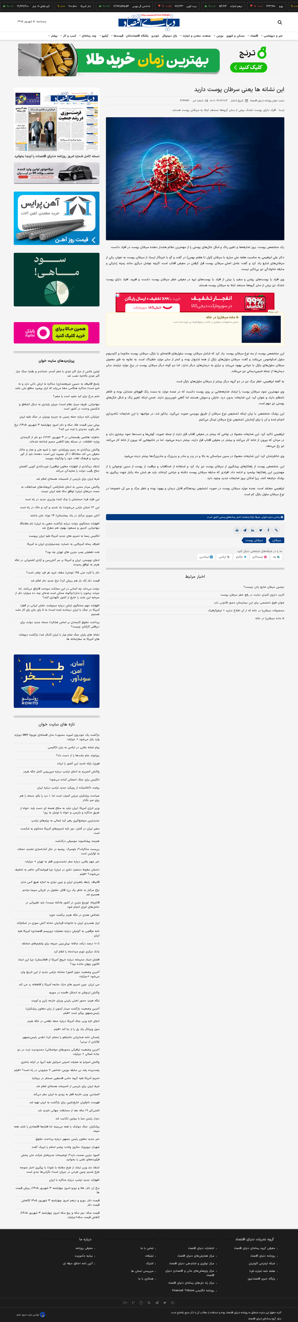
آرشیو (104, 36)
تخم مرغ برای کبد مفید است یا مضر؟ (76, 396)
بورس (219, 36)
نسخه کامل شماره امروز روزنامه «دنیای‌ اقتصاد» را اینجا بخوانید (56, 156)
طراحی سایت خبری (30, 1315)
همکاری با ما (146, 1279)
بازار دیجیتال (169, 36)
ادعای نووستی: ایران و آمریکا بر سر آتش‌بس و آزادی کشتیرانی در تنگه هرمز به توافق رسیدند (57, 562)
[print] (236, 530)
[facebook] (268, 530)
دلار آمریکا (60, 6)
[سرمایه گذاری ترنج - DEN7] (149, 60)
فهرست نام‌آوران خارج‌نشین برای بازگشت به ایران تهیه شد (64, 1102)
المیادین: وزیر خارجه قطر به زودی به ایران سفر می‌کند (66, 1094)
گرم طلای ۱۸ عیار (15, 6)
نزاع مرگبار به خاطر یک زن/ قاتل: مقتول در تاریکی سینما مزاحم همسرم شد (60, 892)
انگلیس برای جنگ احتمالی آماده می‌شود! (74, 780)
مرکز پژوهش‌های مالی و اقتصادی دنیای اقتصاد (189, 1273)
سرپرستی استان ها (142, 1271)
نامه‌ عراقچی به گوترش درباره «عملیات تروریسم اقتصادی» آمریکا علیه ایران (58, 933)
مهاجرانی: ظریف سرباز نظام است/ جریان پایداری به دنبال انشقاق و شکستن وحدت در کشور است (59, 406)
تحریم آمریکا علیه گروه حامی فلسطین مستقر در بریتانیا (65, 1078)
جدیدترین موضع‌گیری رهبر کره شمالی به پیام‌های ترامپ (65, 821)
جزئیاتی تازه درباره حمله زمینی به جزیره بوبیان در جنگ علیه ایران (59, 417)
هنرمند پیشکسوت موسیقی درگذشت (77, 841)
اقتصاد (253, 36)
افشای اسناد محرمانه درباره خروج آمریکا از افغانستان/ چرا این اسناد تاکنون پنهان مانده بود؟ (58, 962)
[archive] (125, 1302)
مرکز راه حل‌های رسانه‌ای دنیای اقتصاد (191, 1283)
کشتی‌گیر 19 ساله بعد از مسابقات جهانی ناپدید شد (68, 1110)
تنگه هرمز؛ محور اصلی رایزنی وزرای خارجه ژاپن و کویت (65, 1001)
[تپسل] (118, 295)
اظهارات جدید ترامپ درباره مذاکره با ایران (74, 1180)
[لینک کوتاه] (276, 530)
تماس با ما (147, 1248)
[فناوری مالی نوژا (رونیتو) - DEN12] (56, 681)
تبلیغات (149, 1256)
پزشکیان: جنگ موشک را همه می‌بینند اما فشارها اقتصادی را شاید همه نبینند (56, 1129)
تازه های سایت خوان (57, 724)
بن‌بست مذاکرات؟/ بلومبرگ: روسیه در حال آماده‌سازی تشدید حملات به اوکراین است (58, 851)
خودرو (155, 36)
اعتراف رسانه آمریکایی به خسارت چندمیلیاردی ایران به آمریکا (63, 544)
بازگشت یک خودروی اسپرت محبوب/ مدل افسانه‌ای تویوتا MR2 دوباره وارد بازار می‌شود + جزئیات (56, 737)
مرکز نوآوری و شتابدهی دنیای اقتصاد (191, 1263)
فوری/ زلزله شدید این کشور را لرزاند (78, 763)
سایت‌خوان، (266, 517)
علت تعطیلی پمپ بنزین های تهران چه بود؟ (72, 552)
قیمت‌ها (118, 36)
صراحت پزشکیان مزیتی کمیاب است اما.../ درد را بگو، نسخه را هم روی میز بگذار (59, 798)
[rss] (149, 1302)
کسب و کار (69, 36)
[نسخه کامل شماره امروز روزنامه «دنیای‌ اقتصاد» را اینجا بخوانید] (56, 120)
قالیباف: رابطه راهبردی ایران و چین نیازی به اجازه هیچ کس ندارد (60, 882)
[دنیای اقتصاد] (149, 22)
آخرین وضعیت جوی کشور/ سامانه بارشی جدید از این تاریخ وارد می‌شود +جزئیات (60, 974)
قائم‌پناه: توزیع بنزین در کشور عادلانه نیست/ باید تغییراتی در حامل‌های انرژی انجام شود (62, 905)
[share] (141, 1302)
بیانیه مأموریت (84, 1256)
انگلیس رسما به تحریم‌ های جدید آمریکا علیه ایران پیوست (64, 536)
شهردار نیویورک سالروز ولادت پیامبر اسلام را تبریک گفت (65, 1147)
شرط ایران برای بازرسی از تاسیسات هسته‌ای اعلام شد (67, 479)
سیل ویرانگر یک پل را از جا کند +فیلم (76, 1029)
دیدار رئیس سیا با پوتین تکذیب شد (77, 1118)
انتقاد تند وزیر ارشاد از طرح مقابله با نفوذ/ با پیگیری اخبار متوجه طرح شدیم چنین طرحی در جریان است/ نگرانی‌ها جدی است (59, 1170)
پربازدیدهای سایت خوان (56, 361)
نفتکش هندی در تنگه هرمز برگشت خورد (74, 915)
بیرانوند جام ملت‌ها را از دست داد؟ (77, 755)
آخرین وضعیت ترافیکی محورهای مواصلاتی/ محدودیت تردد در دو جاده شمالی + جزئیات (58, 1052)
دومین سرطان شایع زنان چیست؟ (263, 587)
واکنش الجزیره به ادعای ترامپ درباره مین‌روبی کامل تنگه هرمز (61, 772)
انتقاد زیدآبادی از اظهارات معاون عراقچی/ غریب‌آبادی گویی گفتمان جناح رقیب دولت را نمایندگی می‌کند (59, 468)
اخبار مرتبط (195, 577)
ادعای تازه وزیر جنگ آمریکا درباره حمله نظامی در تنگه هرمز (63, 1021)
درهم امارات (211, 6)
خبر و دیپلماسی (273, 36)
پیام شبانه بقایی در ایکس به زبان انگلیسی (73, 747)
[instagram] (172, 1302)
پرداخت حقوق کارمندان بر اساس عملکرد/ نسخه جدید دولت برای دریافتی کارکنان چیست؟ (59, 624)
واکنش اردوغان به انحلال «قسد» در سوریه (74, 993)
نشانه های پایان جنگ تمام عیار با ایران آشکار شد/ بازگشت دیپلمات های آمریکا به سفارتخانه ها (59, 637)
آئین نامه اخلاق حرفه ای (78, 1263)
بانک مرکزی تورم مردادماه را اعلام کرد (76, 952)
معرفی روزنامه (84, 1248)
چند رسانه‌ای (88, 36)
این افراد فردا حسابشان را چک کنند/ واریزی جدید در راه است (62, 499)
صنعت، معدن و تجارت (196, 36)
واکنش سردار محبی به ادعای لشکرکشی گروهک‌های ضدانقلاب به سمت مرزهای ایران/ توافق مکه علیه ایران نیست (60, 489)
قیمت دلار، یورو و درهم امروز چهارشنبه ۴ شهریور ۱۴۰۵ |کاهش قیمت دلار (60, 1202)
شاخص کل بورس (116, 6)
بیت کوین (166, 6)
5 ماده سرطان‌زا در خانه (222, 317)
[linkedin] (252, 530)
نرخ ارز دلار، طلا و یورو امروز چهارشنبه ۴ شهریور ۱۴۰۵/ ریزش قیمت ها (57, 1190)
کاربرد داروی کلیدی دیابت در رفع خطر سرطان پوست (252, 595)
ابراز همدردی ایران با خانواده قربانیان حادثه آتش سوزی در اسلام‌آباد (58, 923)
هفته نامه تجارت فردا (262, 1271)
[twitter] (260, 530)
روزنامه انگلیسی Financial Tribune (193, 1290)
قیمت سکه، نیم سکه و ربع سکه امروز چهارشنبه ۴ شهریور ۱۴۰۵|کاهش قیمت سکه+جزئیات (60, 1215)
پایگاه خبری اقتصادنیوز (261, 1279)
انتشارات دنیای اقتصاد (201, 1248)
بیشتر (54, 36)
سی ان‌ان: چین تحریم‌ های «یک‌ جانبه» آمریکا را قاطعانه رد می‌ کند (59, 984)
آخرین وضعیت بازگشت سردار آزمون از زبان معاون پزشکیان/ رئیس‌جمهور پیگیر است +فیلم (62, 1011)
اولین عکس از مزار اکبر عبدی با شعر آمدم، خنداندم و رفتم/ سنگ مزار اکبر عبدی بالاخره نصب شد (57, 373)
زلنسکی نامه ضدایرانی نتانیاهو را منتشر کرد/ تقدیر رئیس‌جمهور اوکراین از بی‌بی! (60, 1039)
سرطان (276, 540)
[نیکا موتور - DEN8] (56, 173)
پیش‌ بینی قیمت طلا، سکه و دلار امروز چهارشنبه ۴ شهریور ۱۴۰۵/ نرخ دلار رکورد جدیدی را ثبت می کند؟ (56, 427)
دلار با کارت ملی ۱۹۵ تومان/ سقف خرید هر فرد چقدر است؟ (62, 573)
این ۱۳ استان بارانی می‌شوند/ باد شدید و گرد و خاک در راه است (59, 507)
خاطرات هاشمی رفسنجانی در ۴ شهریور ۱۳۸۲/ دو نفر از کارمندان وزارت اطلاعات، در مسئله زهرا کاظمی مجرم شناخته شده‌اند (59, 439)
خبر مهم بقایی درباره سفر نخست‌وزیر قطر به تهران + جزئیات (62, 862)
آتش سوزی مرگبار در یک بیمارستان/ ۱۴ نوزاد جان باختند (64, 515)
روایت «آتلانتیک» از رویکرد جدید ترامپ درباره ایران (68, 788)
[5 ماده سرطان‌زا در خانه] (261, 329)
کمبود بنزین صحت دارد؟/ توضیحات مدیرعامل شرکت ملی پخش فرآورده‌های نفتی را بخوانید (60, 1157)
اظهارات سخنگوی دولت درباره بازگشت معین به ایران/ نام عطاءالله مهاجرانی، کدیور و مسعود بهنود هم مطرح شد (59, 526)
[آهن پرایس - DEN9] (56, 218)
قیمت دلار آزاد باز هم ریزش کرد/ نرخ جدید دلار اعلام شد (65, 581)
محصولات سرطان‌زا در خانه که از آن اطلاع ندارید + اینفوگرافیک (246, 610)
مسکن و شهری (235, 36)
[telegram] (244, 530)
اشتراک (150, 1263)
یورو (255, 6)
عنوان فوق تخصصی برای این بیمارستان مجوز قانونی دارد (249, 603)
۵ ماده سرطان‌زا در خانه (269, 618)
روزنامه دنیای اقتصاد (262, 1256)
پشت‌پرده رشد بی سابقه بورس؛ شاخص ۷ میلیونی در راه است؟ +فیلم (56, 1070)
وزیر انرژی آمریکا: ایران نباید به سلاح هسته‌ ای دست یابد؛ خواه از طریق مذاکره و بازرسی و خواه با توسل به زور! (59, 810)
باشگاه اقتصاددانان (137, 36)
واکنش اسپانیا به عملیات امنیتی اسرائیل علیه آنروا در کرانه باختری (60, 1062)
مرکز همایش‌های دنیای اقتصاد (195, 1256)
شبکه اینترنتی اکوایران (262, 1263)
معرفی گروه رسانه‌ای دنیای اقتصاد (254, 1248)
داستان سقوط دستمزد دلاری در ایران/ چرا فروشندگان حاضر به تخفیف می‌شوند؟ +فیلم (57, 872)
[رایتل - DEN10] (56, 332)
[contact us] (133, 1302)
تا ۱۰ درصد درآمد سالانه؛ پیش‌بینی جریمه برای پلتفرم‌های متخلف (60, 943)
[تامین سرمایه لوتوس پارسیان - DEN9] (56, 279)
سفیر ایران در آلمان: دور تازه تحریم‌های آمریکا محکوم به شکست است (60, 831)
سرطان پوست (254, 540)
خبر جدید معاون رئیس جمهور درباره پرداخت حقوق (67, 1139)
